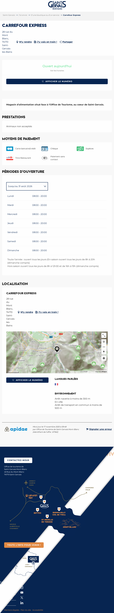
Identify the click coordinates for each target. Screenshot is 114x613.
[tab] (24, 186)
